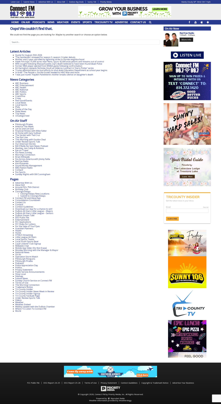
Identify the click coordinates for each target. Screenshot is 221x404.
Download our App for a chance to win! (33, 208)
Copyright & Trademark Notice (154, 383)
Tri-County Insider (24, 289)
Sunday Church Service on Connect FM (33, 280)
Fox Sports (20, 172)
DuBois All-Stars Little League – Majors (34, 211)
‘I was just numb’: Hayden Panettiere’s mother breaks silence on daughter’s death (54, 74)
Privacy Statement (23, 269)
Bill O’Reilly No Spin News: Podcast (31, 146)
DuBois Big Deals (76, 2)
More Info (186, 39)
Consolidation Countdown (27, 200)
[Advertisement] (124, 12)
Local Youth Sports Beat (26, 241)
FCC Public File (33, 383)
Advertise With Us (45, 2)
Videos (18, 300)
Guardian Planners (24, 228)
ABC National (21, 89)
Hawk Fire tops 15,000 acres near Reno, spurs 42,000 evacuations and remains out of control (59, 61)
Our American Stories (25, 143)
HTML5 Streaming (24, 235)
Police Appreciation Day (26, 265)
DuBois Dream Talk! (24, 215)
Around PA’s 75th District (27, 187)
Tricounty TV (103, 22)
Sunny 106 (92, 2)
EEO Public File (22, 217)
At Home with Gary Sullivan (28, 133)
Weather (63, 22)
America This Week (24, 126)
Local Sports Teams (24, 239)
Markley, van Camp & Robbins (29, 148)
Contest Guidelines (24, 206)
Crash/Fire (20, 96)
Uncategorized (22, 115)
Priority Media (106, 2)
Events (75, 22)
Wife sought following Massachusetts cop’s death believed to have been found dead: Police (58, 63)
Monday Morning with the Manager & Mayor (36, 250)
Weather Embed (23, 304)
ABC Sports (20, 94)
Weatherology (125, 400)
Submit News (29, 2)
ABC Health (20, 87)
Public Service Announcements (30, 271)
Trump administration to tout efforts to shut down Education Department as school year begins (61, 70)
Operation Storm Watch (26, 256)
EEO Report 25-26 (72, 383)
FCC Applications (23, 222)
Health (18, 230)
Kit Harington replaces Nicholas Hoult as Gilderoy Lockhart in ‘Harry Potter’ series (54, 68)
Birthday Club (21, 189)
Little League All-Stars (25, 237)
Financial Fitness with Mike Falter (31, 130)
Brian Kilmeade (22, 156)
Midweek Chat (22, 245)
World (18, 311)
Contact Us (138, 22)
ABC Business (21, 83)
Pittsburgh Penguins (25, 258)
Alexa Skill (61, 2)
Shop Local (20, 274)
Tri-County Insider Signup (27, 293)
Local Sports (21, 104)
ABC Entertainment (24, 85)
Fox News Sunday (23, 152)
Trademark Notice (24, 287)
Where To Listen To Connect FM (30, 308)
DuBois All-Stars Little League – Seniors (34, 213)
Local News (20, 102)
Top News (20, 113)
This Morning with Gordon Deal (30, 139)
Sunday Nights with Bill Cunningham (32, 174)
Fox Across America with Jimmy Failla (32, 159)
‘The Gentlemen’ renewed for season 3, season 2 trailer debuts (45, 57)
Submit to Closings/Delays (33, 195)
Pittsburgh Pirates (24, 124)
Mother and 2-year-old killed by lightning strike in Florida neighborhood (49, 59)
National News (22, 252)
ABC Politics (20, 91)
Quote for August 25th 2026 (28, 55)
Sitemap (19, 276)
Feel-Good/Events (23, 100)
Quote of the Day (23, 109)
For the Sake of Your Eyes (27, 226)
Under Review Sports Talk (27, 141)
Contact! (19, 170)
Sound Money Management (28, 165)
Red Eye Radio (22, 161)
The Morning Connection (27, 285)
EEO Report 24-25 (51, 383)
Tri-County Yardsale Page (27, 295)
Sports (87, 22)
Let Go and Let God (24, 128)
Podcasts (38, 22)
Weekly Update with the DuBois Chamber (35, 306)
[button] (150, 22)
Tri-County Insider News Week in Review (34, 291)
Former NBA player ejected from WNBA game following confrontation (48, 66)
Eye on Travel (21, 150)
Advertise (121, 22)
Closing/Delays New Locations (34, 193)
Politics (18, 267)
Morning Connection (25, 154)
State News (20, 111)
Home (15, 22)
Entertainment (22, 219)
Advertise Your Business (183, 383)
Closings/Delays (23, 191)
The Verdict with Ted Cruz (27, 135)
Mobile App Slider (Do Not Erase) (31, 248)
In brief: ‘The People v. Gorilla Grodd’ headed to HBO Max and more (47, 72)
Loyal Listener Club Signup (28, 243)
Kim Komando (22, 163)
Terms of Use (21, 282)
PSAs (17, 107)
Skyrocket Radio (117, 398)
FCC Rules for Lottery (25, 224)
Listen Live (15, 2)
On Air (25, 22)
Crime (18, 98)
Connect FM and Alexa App (28, 198)
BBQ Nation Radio (24, 167)
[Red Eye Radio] (171, 39)
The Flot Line (21, 137)
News (50, 22)
